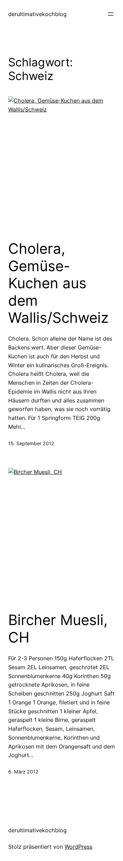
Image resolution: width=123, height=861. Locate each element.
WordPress (78, 846)
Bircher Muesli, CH (58, 628)
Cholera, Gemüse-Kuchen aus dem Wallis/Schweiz (58, 283)
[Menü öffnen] (111, 14)
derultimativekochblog (37, 14)
